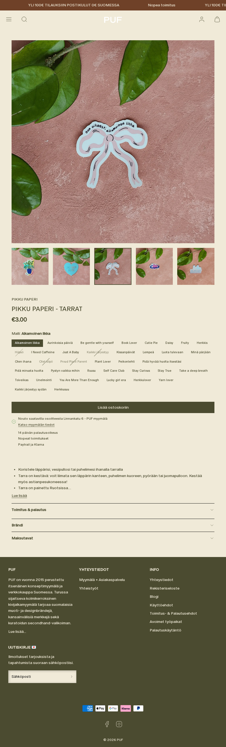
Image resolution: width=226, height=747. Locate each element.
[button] (8, 19)
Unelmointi (44, 380)
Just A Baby (70, 352)
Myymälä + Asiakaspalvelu (102, 579)
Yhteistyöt (88, 588)
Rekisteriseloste (164, 588)
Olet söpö (47, 363)
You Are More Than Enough (79, 380)
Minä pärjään (201, 352)
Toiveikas (21, 380)
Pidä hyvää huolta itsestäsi (161, 361)
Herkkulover (142, 380)
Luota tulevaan (172, 352)
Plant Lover (103, 361)
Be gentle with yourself (97, 343)
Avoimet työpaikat (166, 621)
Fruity (185, 343)
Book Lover (129, 343)
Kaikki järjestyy (99, 353)
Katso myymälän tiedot (36, 425)
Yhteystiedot (161, 579)
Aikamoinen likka (27, 343)
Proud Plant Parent (75, 363)
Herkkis (202, 343)
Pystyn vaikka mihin (65, 371)
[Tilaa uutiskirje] (71, 676)
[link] (201, 19)
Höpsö (21, 353)
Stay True (164, 371)
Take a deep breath (193, 371)
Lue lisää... (17, 631)
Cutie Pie (151, 343)
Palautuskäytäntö (165, 630)
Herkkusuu (61, 389)
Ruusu (91, 371)
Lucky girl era (116, 380)
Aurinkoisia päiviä (60, 343)
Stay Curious (141, 371)
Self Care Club (113, 371)
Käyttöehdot (161, 605)
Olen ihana (23, 361)
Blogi (154, 596)
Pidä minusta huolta (29, 371)
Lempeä (148, 352)
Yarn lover (166, 380)
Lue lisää (19, 495)
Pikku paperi (24, 299)
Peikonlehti (127, 361)
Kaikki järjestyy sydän (31, 389)
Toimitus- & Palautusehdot (173, 613)
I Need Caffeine (43, 352)
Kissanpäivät (126, 352)
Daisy (169, 343)
